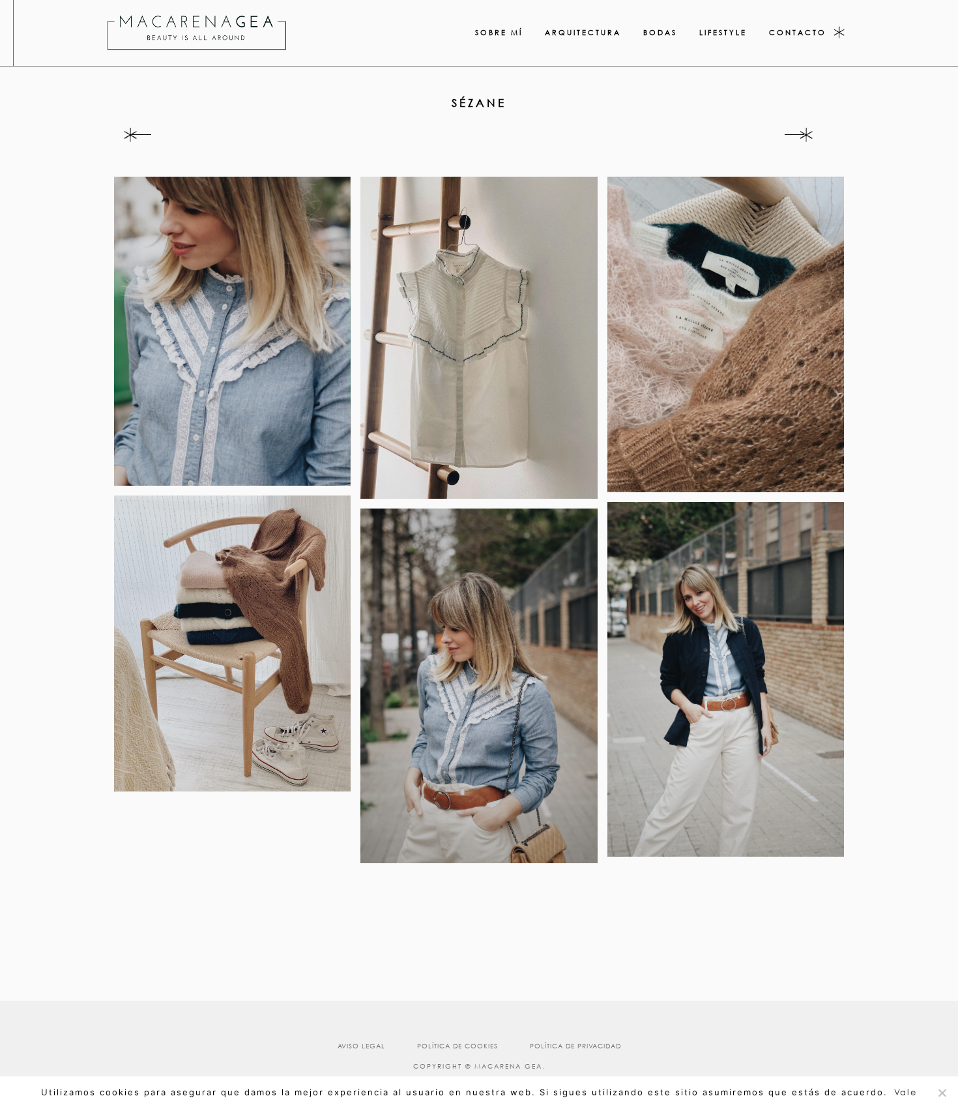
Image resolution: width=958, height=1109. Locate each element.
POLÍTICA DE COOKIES (457, 1046)
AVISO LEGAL (361, 1046)
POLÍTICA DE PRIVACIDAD (575, 1046)
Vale (905, 1092)
